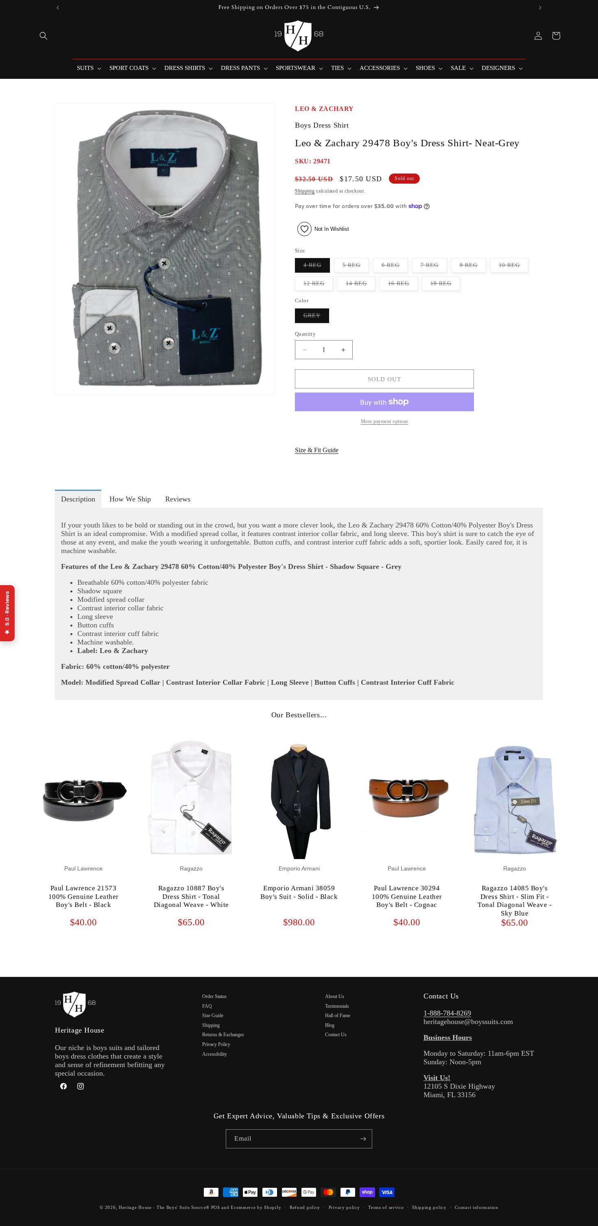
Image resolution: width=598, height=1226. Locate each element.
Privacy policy (344, 1207)
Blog (329, 1025)
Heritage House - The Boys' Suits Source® (164, 1207)
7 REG (434, 267)
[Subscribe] (363, 1138)
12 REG (318, 285)
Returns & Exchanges (223, 1034)
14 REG (360, 285)
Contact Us (336, 1034)
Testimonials (337, 1006)
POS (215, 1207)
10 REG (513, 267)
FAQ (207, 1006)
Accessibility (214, 1054)
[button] (43, 36)
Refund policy (305, 1207)
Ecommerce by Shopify (256, 1207)
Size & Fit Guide (316, 450)
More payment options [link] (384, 421)
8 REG (473, 267)
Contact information (476, 1207)
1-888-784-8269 (447, 1013)
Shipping (305, 191)
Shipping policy (429, 1207)
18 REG (445, 285)
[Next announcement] (540, 7)
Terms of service (386, 1207)
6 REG (395, 267)
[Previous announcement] (58, 7)
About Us (334, 996)
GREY (316, 317)
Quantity (305, 334)
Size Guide (212, 1015)
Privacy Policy (216, 1044)
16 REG (403, 285)
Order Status (214, 996)
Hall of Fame (337, 1015)
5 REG (356, 267)
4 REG (316, 267)
